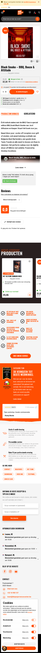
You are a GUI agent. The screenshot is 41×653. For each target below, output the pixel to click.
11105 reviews (30, 407)
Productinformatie (10, 113)
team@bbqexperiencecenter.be (19, 597)
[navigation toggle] (38, 12)
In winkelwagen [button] (30, 295)
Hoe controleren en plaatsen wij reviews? (14, 194)
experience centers (31, 82)
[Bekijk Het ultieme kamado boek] (17, 278)
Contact (7, 469)
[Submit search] (37, 19)
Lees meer (17, 399)
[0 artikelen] (3, 12)
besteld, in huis (13, 100)
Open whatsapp (11, 181)
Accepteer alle (19, 648)
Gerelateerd (29, 113)
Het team (30, 469)
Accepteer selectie (19, 644)
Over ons (20, 474)
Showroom (8, 474)
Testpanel (31, 474)
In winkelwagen (22, 92)
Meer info (25, 620)
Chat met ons (12, 589)
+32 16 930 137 (12, 593)
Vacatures (18, 469)
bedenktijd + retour (13, 98)
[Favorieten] (30, 12)
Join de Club (8, 479)
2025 (11, 104)
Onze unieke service (20, 356)
